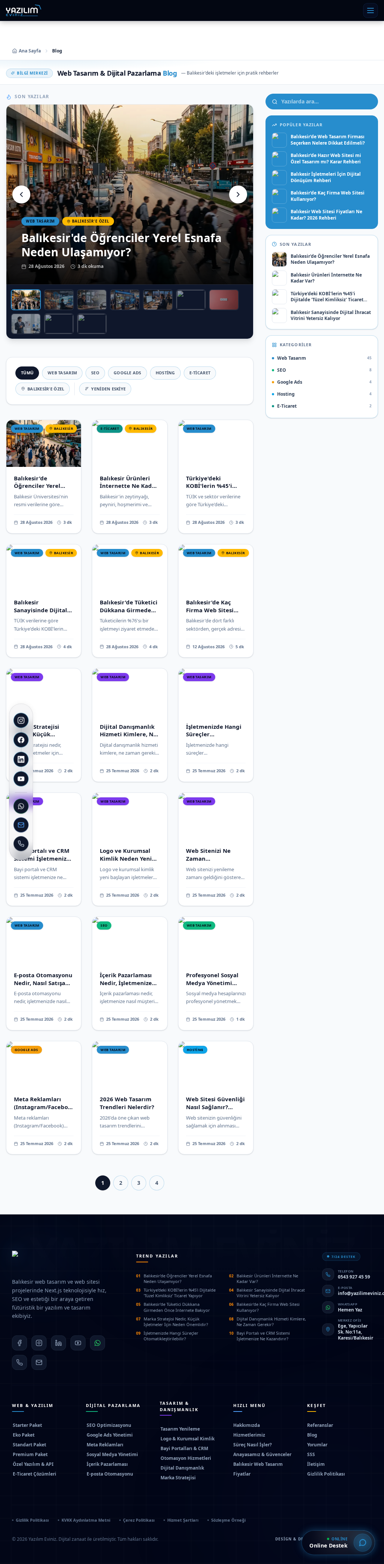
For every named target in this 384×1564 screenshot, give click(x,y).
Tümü (27, 372)
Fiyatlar (241, 1474)
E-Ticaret (199, 372)
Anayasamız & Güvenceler (262, 1455)
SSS (311, 1455)
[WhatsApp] (97, 1342)
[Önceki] (21, 194)
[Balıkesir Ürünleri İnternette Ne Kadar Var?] (59, 299)
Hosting (165, 372)
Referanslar (320, 1425)
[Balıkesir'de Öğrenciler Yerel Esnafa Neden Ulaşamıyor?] (26, 299)
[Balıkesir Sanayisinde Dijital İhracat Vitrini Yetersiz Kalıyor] (125, 299)
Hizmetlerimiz (249, 1435)
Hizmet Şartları (182, 1520)
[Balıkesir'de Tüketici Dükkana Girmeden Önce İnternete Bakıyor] (158, 299)
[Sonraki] (238, 194)
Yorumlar (317, 1445)
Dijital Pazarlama (113, 1405)
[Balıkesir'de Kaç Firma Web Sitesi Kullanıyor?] (191, 299)
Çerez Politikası (138, 1520)
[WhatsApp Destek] (21, 806)
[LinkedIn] (21, 759)
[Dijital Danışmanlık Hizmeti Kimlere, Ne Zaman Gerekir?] (26, 323)
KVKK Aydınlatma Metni (86, 1520)
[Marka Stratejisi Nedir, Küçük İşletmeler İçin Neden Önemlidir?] (224, 299)
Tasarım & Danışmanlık (179, 1406)
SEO (95, 372)
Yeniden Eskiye (108, 389)
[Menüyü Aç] (370, 10)
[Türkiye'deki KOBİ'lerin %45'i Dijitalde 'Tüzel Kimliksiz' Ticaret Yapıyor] (92, 299)
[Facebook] (21, 740)
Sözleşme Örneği (228, 1520)
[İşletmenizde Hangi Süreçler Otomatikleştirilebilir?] (59, 323)
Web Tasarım (62, 372)
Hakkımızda (246, 1425)
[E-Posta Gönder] (39, 1362)
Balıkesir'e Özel (45, 389)
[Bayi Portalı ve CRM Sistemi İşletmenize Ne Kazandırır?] (92, 323)
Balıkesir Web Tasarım (258, 1464)
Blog (312, 1435)
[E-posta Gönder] (21, 825)
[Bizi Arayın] (21, 843)
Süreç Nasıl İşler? (252, 1445)
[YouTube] (21, 779)
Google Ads (127, 372)
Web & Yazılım (33, 1405)
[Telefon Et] (19, 1362)
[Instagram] (21, 720)
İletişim (316, 1464)
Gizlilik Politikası (326, 1474)
